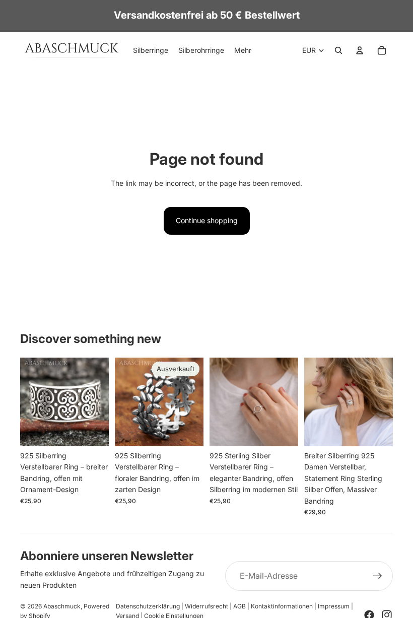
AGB (239, 606)
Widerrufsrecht (206, 606)
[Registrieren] (377, 576)
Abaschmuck (62, 606)
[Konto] (360, 50)
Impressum (334, 606)
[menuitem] (242, 50)
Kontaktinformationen (282, 606)
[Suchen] (338, 50)
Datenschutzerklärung (148, 606)
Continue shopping (207, 220)
